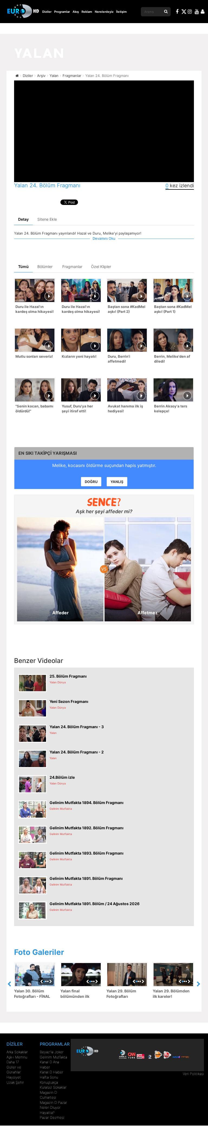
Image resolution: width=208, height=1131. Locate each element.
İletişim (121, 12)
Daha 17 (12, 1062)
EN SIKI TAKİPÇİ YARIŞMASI (47, 453)
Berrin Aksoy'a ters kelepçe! (170, 408)
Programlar (62, 12)
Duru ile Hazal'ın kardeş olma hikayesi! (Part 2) (34, 309)
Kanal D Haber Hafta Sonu (51, 1074)
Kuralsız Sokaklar (53, 1087)
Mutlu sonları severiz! (34, 356)
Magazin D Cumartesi (48, 1095)
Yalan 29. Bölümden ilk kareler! (171, 994)
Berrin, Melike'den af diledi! (172, 359)
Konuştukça (49, 1082)
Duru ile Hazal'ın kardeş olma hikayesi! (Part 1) (81, 309)
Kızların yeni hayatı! (79, 356)
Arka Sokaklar (17, 1052)
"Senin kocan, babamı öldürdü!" (34, 408)
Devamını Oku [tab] (104, 238)
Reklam (87, 12)
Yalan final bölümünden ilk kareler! (74, 994)
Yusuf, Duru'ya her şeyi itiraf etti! (77, 408)
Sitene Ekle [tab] (47, 219)
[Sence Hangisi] (104, 502)
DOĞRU (91, 481)
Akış (76, 12)
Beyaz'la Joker (51, 1052)
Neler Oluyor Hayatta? (50, 1110)
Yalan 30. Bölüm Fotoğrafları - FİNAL (32, 994)
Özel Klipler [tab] (101, 266)
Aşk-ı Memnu (16, 1057)
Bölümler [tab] (45, 266)
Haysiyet (13, 1077)
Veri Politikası (193, 1073)
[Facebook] (177, 12)
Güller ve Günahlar (13, 1069)
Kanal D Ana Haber (49, 1064)
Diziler (46, 12)
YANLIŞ (116, 481)
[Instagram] (189, 12)
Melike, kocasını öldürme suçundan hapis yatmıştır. (104, 465)
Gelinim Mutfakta (53, 1057)
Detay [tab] (23, 219)
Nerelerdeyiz (104, 12)
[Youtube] (197, 12)
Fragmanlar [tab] (72, 266)
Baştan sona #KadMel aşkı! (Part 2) (126, 309)
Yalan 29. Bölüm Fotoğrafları (121, 994)
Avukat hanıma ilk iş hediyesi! (125, 408)
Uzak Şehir (15, 1082)
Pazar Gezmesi (52, 1117)
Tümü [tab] (23, 266)
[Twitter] (183, 12)
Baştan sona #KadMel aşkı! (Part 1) (173, 309)
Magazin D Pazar (53, 1102)
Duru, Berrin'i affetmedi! (119, 359)
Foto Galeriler (39, 952)
